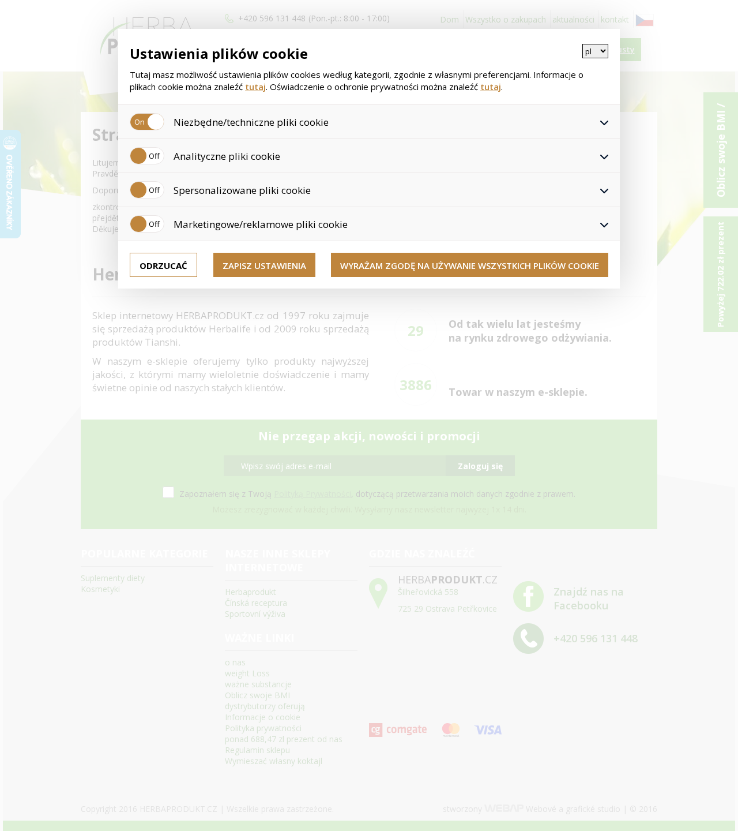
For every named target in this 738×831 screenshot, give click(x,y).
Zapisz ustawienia (264, 265)
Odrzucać (163, 265)
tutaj (255, 86)
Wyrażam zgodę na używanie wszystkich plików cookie (469, 265)
